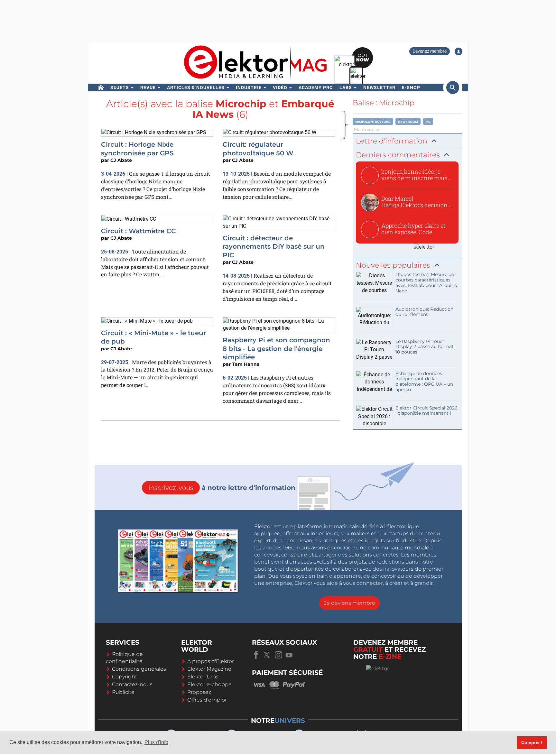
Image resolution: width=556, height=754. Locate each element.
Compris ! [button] (531, 742)
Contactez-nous (132, 684)
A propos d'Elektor (210, 661)
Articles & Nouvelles (196, 87)
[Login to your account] (458, 51)
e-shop (411, 87)
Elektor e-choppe (209, 684)
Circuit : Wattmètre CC (138, 231)
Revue (148, 87)
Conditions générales (139, 669)
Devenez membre (429, 51)
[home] (101, 87)
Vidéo (280, 87)
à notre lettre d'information (221, 488)
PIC (428, 121)
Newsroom (408, 121)
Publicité (123, 692)
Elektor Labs (202, 677)
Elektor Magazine (209, 669)
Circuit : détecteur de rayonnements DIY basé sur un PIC (274, 246)
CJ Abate (121, 160)
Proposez (199, 692)
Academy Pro (316, 87)
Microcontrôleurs (372, 121)
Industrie (249, 87)
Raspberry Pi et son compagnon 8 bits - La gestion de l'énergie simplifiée (276, 348)
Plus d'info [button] (156, 742)
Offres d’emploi (206, 700)
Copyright (124, 677)
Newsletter (379, 87)
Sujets (119, 87)
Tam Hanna (246, 364)
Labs (345, 87)
